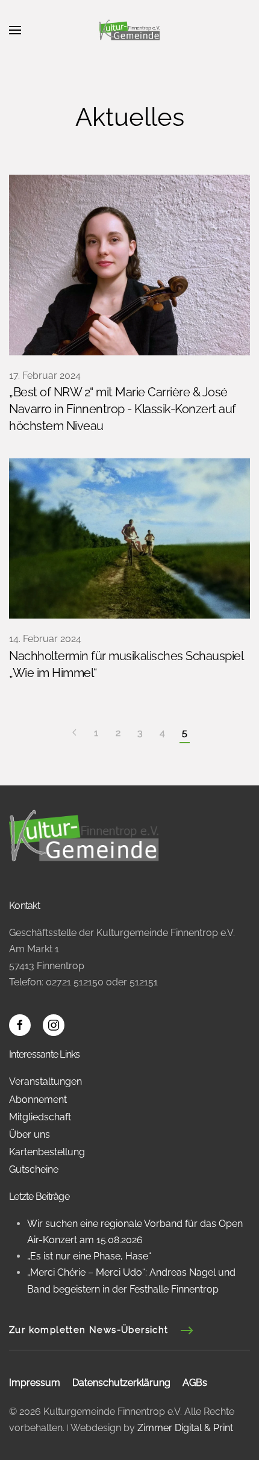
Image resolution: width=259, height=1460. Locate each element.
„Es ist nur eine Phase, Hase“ (89, 1256)
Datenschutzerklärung (121, 1382)
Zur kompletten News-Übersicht (89, 1329)
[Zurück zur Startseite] (129, 30)
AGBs (195, 1382)
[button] (15, 30)
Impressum (34, 1382)
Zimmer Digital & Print (184, 1427)
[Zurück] (75, 733)
